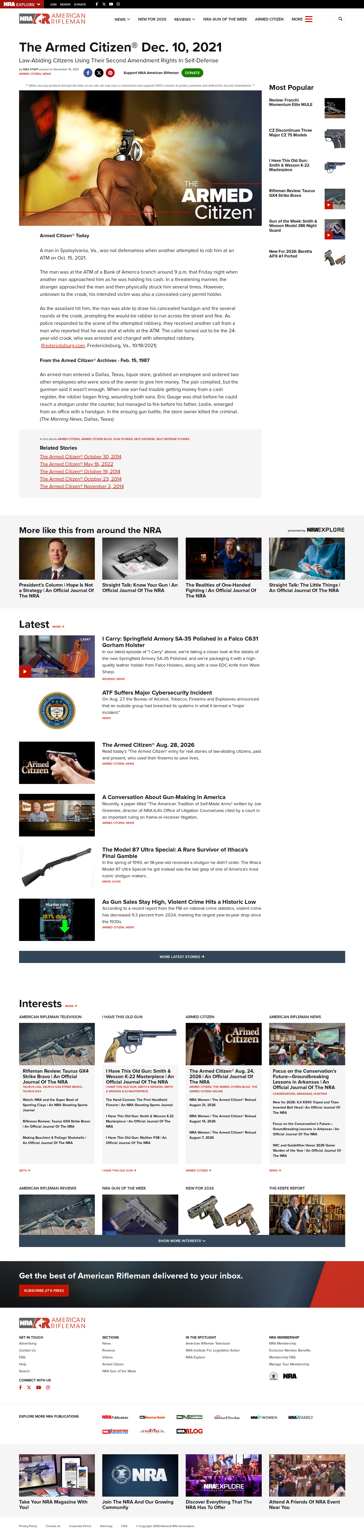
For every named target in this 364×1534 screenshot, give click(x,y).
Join (53, 4)
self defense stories (172, 439)
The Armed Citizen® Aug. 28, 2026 (148, 744)
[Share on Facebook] (88, 70)
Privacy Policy (28, 1526)
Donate (80, 4)
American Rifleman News (295, 1017)
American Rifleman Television (50, 1017)
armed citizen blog (96, 439)
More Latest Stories (202, 957)
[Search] (340, 19)
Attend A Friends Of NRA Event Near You (304, 1504)
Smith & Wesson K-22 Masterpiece (139, 1089)
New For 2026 (152, 19)
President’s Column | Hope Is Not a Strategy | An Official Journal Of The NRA (56, 590)
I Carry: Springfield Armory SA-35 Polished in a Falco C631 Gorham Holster (180, 642)
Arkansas (304, 1094)
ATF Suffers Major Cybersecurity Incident (157, 692)
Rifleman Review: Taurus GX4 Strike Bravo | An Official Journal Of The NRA (56, 1076)
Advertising (27, 1343)
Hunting (320, 1094)
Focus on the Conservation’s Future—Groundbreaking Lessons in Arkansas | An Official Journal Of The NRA (305, 1079)
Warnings (106, 1526)
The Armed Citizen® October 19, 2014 (80, 471)
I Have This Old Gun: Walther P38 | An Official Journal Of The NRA (136, 1140)
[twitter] (99, 70)
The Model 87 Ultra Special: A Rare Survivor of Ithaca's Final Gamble (175, 852)
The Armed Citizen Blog (231, 1087)
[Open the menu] (308, 18)
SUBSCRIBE (44, 1290)
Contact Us (27, 1350)
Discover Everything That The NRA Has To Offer (219, 1504)
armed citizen (69, 439)
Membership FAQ (282, 1357)
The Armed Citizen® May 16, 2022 (76, 464)
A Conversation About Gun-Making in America (164, 797)
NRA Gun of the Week (225, 19)
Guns (116, 881)
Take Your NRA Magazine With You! (53, 1504)
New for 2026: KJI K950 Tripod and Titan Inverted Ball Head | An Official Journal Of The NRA (306, 1107)
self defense (144, 439)
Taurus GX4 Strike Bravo (62, 1087)
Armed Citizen (269, 19)
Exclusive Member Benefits (290, 1350)
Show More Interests (208, 1241)
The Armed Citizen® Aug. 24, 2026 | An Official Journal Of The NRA (221, 1076)
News (120, 19)
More (56, 626)
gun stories (123, 439)
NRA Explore (195, 1357)
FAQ (22, 1357)
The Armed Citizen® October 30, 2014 (80, 456)
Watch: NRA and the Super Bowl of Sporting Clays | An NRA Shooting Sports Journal (55, 1105)
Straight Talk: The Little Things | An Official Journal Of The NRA (304, 587)
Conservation (284, 1094)
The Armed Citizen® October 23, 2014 (81, 479)
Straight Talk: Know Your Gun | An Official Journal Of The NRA (140, 587)
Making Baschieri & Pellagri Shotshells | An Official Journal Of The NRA (54, 1140)
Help (22, 1364)
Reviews (182, 19)
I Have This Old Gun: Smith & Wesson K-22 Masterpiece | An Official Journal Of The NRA (140, 1076)
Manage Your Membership (289, 1364)
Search (24, 1371)
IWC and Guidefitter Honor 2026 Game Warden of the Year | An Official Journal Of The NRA (307, 1150)
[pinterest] (110, 70)
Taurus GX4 (32, 1091)
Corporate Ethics (80, 1526)
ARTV (23, 1170)
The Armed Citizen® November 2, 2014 (82, 486)
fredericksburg (63, 345)
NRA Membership (282, 1343)
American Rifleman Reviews (48, 1188)
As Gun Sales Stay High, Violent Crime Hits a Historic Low (179, 901)
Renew (65, 4)
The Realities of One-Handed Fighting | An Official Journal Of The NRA (221, 590)
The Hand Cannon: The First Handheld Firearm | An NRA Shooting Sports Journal (139, 1102)
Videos (107, 1357)
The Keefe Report (287, 1188)
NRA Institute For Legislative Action (213, 1350)
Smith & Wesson (150, 1087)
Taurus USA (32, 1087)
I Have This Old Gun (122, 1017)
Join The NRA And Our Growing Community (138, 1504)
